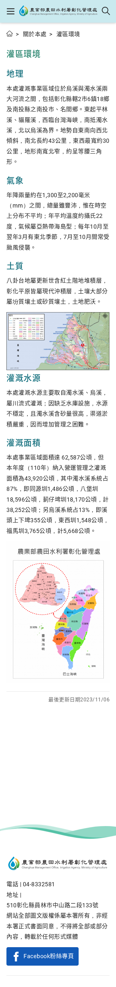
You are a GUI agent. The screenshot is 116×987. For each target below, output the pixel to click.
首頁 (9, 33)
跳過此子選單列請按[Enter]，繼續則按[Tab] (12, 41)
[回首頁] (58, 864)
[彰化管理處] (58, 11)
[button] (10, 11)
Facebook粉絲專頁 (49, 956)
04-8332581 (39, 884)
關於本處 (35, 34)
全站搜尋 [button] (106, 11)
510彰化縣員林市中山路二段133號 (52, 905)
